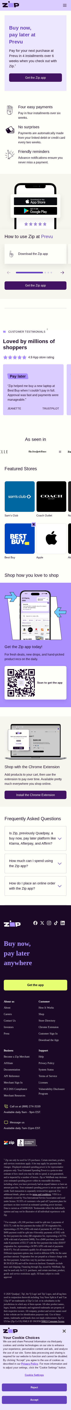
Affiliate (8, 1063)
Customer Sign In (48, 1033)
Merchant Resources (14, 1095)
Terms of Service (48, 1076)
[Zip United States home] (11, 5)
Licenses (43, 1082)
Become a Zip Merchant (17, 1056)
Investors (8, 1027)
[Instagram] (49, 923)
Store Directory (47, 1020)
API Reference (12, 1076)
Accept (34, 1399)
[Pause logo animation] (60, 451)
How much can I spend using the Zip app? (31, 863)
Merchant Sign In (13, 1082)
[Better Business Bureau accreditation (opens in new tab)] (27, 1142)
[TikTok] (56, 923)
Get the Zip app (35, 77)
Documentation (12, 1069)
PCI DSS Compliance (15, 1089)
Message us (17, 1122)
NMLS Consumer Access (52, 1321)
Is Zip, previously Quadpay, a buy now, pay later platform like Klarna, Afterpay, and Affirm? (32, 838)
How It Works (46, 1007)
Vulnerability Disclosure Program (52, 1091)
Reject (34, 1387)
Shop (41, 1014)
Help (41, 1056)
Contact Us (10, 1020)
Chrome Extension (49, 1027)
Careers (8, 1014)
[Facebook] (35, 923)
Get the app (35, 985)
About (7, 1007)
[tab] (35, 254)
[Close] (64, 1331)
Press (6, 1033)
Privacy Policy (46, 1063)
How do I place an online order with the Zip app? (32, 885)
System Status (46, 1069)
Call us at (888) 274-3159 (25, 1106)
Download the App (49, 1040)
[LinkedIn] (62, 923)
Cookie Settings (34, 1375)
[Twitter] (42, 923)
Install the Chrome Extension (35, 795)
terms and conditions (42, 1194)
